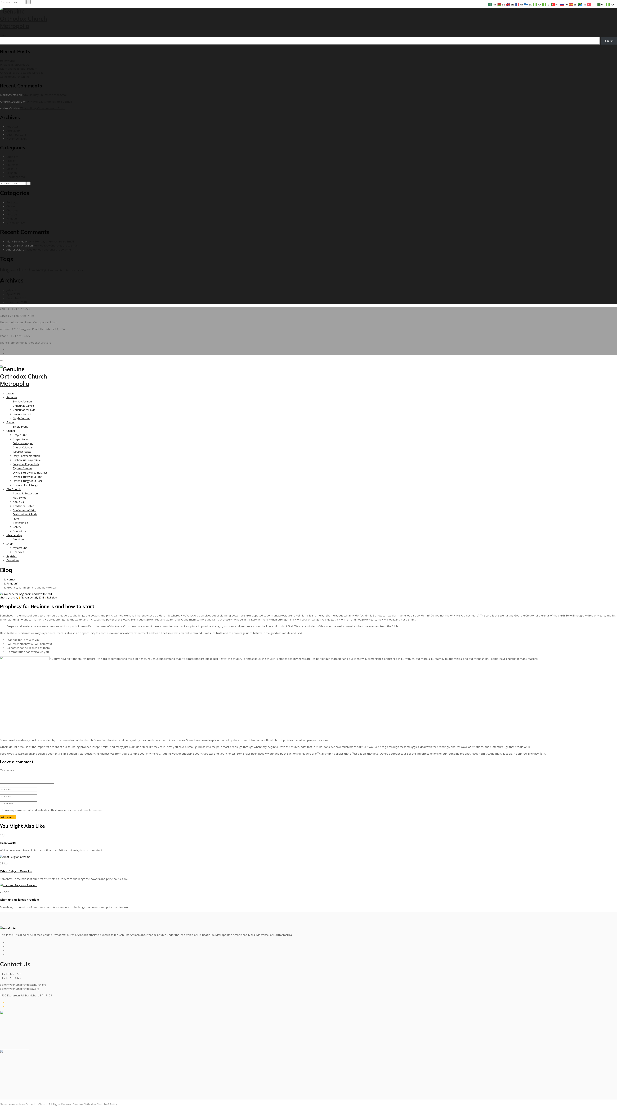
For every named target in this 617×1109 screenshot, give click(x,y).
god (33, 271)
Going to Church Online (14, 76)
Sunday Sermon (22, 401)
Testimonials (20, 523)
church (24, 269)
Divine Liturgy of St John (27, 477)
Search (4, 35)
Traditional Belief (23, 506)
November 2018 (16, 138)
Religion (11, 173)
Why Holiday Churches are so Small (44, 95)
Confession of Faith (24, 510)
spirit (71, 270)
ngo (51, 271)
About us (18, 502)
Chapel (10, 431)
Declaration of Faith (25, 514)
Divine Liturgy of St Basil (27, 481)
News (16, 518)
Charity (11, 161)
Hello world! (7, 60)
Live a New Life (22, 414)
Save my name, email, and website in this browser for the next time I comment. (53, 810)
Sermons (11, 397)
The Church (13, 489)
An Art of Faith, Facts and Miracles (21, 72)
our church (61, 270)
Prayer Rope (20, 439)
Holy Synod (19, 497)
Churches (12, 165)
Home (10, 393)
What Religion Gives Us (14, 64)
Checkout (18, 552)
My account (20, 548)
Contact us (19, 531)
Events (10, 422)
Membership (14, 535)
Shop (9, 543)
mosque (42, 270)
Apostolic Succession (25, 493)
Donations (12, 560)
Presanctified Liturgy (25, 485)
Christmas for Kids (24, 410)
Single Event (20, 426)
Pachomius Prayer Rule (27, 460)
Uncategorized (15, 177)
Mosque (11, 169)
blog (5, 269)
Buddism (12, 157)
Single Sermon (21, 418)
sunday (79, 270)
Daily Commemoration (26, 456)
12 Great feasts (22, 451)
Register (11, 556)
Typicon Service (22, 468)
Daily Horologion (23, 443)
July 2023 (12, 126)
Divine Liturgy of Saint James (30, 472)
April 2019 (13, 130)
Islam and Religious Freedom (18, 68)
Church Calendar (23, 447)
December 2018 (16, 134)
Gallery (17, 527)
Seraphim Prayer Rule (26, 464)
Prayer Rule (20, 435)
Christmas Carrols (24, 405)
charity (13, 271)
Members (18, 539)
